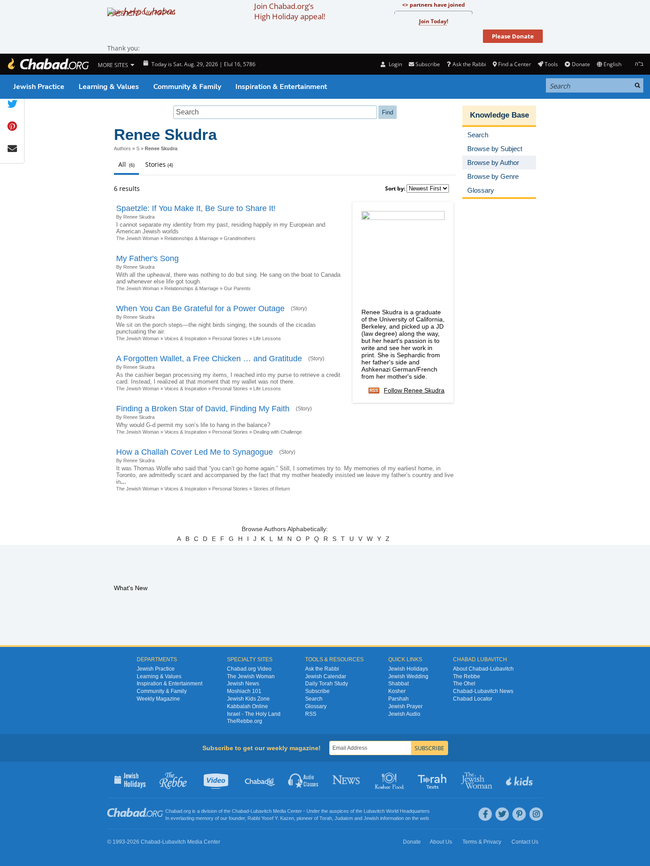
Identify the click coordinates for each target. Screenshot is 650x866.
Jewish (371, 818)
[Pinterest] (519, 814)
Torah (325, 818)
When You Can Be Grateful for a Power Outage (200, 308)
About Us (441, 842)
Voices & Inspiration (185, 338)
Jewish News (243, 683)
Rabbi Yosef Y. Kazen (270, 818)
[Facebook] (485, 814)
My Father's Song (147, 258)
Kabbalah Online (247, 706)
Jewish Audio (404, 714)
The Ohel (464, 683)
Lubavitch (261, 811)
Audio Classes (303, 780)
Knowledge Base (499, 115)
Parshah (398, 699)
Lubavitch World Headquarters (397, 811)
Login (394, 64)
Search (314, 699)
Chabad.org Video (249, 669)
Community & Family (187, 87)
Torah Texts (433, 780)
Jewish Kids (520, 780)
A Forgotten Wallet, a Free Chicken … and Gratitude (209, 358)
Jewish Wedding (408, 676)
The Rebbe (466, 676)
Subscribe (317, 691)
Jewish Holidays (408, 669)
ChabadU (260, 780)
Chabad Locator (472, 699)
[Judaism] (48, 64)
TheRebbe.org (244, 721)
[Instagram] (536, 814)
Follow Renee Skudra (414, 390)
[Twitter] (502, 814)
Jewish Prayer (405, 706)
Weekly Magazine (158, 699)
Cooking (390, 780)
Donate (581, 64)
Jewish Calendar (325, 676)
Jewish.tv (217, 780)
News (347, 780)
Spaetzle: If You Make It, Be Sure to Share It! (196, 208)
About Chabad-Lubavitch (483, 669)
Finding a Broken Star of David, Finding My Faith (202, 408)
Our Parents (237, 288)
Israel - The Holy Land (254, 714)
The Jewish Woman (137, 238)
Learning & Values (109, 87)
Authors (122, 148)
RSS (310, 714)
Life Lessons (267, 338)
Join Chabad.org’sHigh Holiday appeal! (289, 11)
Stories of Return (271, 488)
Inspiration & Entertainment (281, 87)
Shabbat (398, 683)
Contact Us (525, 842)
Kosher (397, 691)
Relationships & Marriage (191, 238)
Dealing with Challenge (277, 432)
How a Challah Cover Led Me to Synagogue (194, 452)
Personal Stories (230, 338)
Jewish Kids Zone (248, 699)
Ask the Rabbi (469, 64)
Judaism (344, 818)
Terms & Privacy (481, 842)
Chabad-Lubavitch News (483, 691)
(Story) (299, 308)
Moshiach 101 (244, 691)
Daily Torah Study (326, 683)
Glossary (316, 706)
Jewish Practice (38, 87)
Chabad (240, 811)
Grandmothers (240, 238)
